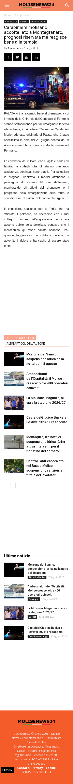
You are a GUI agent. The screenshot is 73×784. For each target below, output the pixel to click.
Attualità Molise (37, 577)
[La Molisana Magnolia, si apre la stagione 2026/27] (14, 403)
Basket (32, 616)
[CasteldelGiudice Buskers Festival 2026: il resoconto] (14, 422)
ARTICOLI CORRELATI (20, 338)
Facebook (40, 772)
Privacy (37, 768)
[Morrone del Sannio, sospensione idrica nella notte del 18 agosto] (14, 359)
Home (7, 15)
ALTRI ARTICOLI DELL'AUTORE (25, 343)
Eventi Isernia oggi (38, 636)
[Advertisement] (36, 290)
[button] (67, 5)
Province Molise (38, 21)
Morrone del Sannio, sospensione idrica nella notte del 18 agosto (45, 359)
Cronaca (24, 21)
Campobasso (23, 15)
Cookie (51, 768)
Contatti (23, 768)
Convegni (34, 599)
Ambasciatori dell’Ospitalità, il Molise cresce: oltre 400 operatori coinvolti (47, 590)
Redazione (14, 47)
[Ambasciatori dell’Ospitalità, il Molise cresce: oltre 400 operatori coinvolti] (14, 379)
